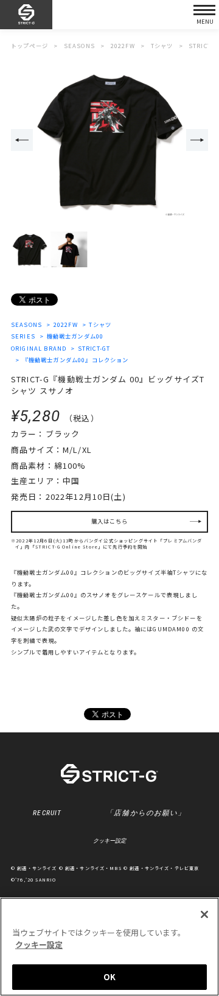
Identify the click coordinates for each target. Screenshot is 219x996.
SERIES (23, 336)
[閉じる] (204, 914)
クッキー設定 (109, 841)
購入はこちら (109, 521)
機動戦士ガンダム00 (75, 336)
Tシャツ (100, 324)
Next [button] (197, 140)
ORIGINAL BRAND (38, 348)
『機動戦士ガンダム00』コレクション (75, 360)
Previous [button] (22, 140)
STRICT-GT (94, 348)
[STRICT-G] (26, 15)
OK (109, 977)
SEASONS (26, 324)
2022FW (65, 324)
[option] (109, 140)
